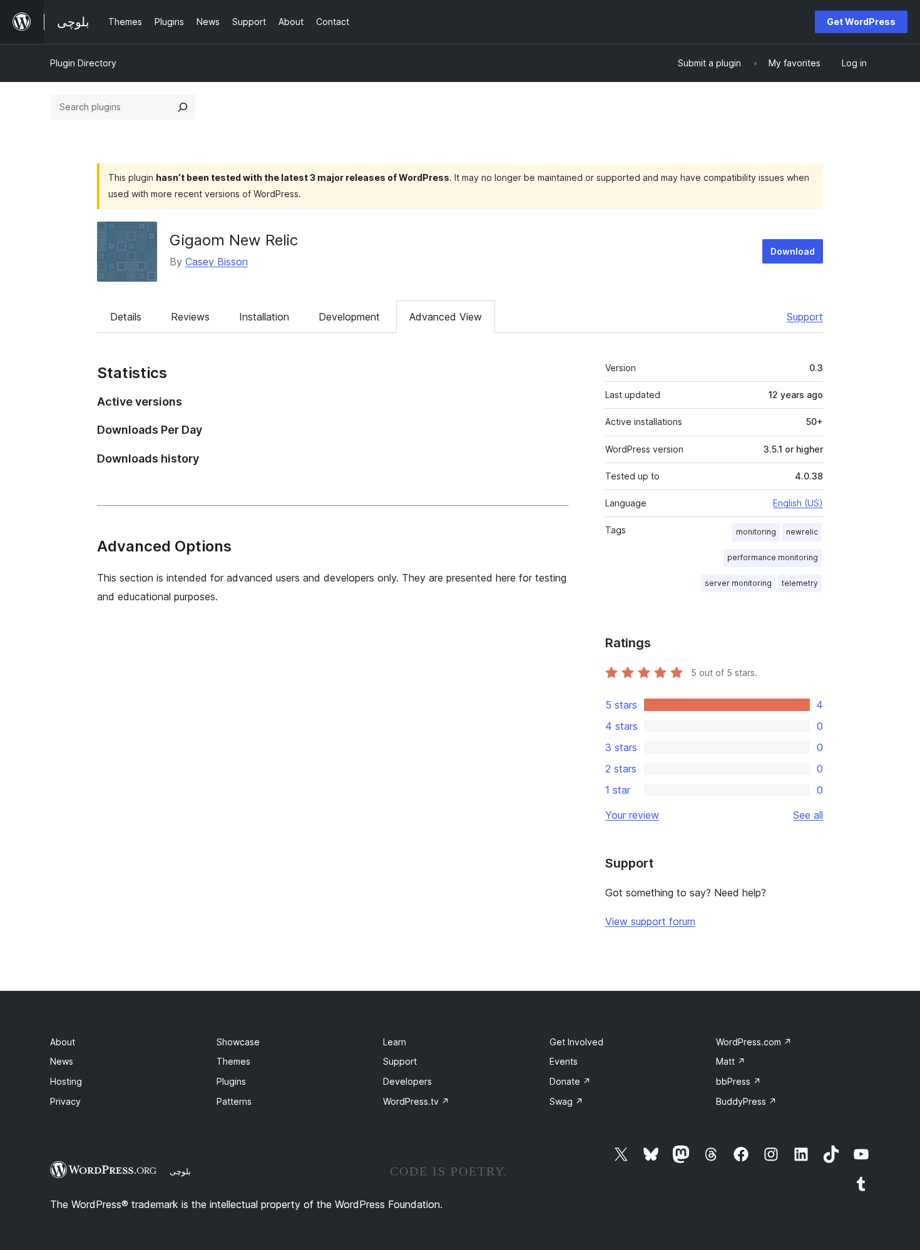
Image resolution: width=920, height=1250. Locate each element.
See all (808, 815)
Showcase (238, 1042)
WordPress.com (754, 1042)
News (61, 1061)
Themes (233, 1061)
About (62, 1042)
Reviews (190, 316)
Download (792, 251)
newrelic (802, 531)
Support (805, 316)
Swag (566, 1101)
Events (563, 1061)
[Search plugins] (182, 107)
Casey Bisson (216, 261)
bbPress (738, 1081)
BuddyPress (746, 1101)
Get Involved (576, 1042)
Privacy (65, 1101)
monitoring (756, 531)
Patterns (234, 1101)
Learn (394, 1042)
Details (125, 316)
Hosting (66, 1081)
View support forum (650, 921)
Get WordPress (861, 21)
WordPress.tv (416, 1101)
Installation (264, 316)
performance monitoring (772, 557)
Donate (570, 1081)
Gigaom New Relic (234, 240)
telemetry (800, 583)
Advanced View (445, 316)
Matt (730, 1061)
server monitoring (738, 583)
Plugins (231, 1081)
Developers (407, 1081)
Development (349, 316)
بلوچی (180, 1171)
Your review (632, 815)
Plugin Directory (83, 63)
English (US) (798, 503)
